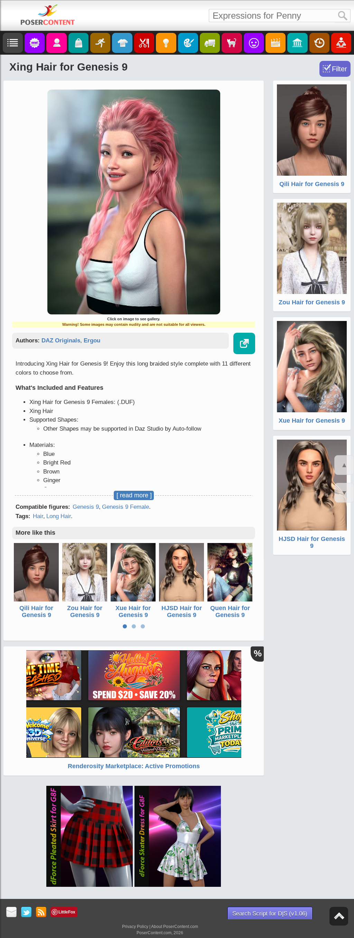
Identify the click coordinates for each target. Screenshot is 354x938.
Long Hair (58, 516)
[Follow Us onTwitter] (26, 912)
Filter (339, 69)
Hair (38, 516)
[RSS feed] (41, 912)
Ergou (92, 340)
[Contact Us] (11, 912)
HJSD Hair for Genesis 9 (181, 611)
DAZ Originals (60, 340)
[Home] (48, 14)
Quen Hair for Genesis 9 (230, 611)
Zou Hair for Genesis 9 (84, 611)
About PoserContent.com (174, 926)
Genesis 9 (86, 507)
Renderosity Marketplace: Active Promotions (134, 766)
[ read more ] (134, 495)
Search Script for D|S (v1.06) (269, 913)
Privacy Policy (135, 926)
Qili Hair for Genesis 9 (36, 611)
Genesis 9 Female (125, 507)
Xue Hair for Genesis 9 (133, 611)
